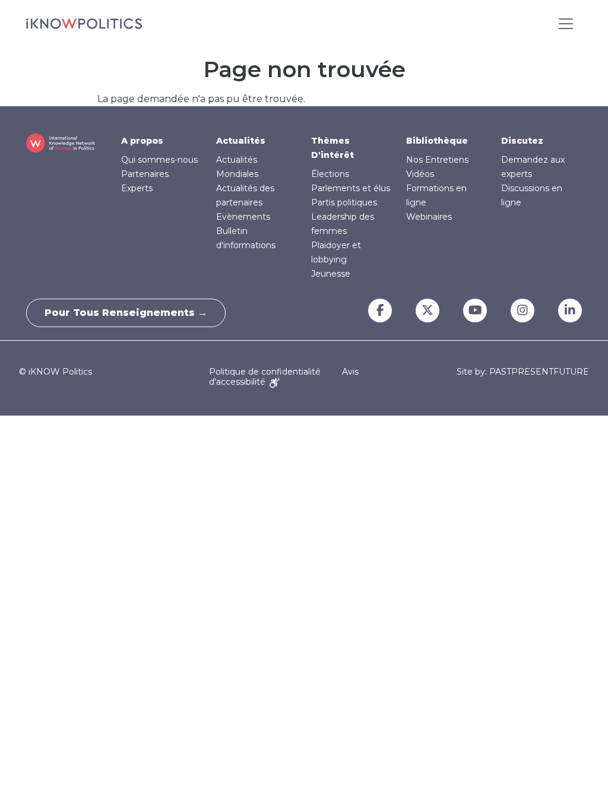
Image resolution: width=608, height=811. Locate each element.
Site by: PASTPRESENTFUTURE (523, 372)
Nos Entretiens (437, 159)
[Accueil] (84, 23)
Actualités (240, 140)
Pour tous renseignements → (126, 312)
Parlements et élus (350, 188)
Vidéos (420, 174)
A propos (142, 140)
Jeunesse (330, 273)
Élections (330, 174)
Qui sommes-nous (159, 159)
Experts (137, 188)
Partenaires (145, 174)
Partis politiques (344, 202)
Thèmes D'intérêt (332, 147)
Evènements (243, 216)
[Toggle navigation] (566, 23)
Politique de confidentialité (265, 371)
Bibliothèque (437, 140)
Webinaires (429, 216)
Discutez (522, 140)
